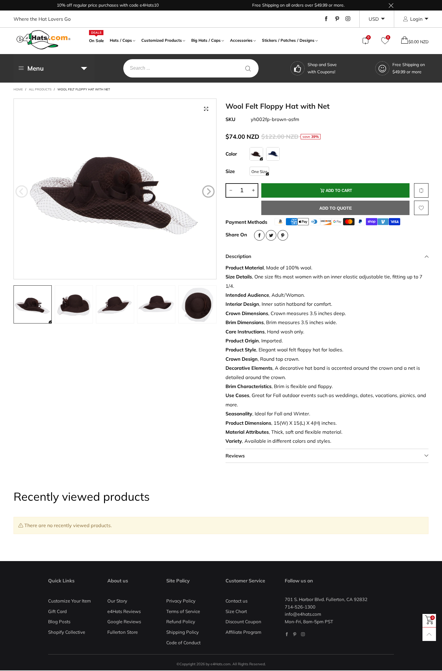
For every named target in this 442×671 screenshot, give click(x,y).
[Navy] (273, 154)
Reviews (235, 456)
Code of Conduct (183, 642)
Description (238, 256)
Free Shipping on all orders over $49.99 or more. (287, 5)
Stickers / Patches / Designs (288, 40)
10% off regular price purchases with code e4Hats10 (96, 5)
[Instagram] (347, 19)
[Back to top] (429, 634)
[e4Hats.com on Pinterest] (294, 634)
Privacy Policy (180, 601)
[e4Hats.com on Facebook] (286, 634)
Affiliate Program (243, 632)
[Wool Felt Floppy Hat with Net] (115, 189)
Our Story (117, 601)
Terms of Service (183, 611)
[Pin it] (283, 235)
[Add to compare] (421, 190)
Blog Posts (59, 621)
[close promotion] (390, 5)
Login (416, 19)
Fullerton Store (122, 632)
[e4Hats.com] (44, 39)
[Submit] (248, 68)
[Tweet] (271, 235)
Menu (35, 68)
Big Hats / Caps (206, 40)
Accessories (241, 40)
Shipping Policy (182, 632)
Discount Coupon (243, 621)
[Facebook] (326, 19)
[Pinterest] (337, 19)
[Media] (206, 109)
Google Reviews (124, 621)
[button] (21, 191)
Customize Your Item (69, 601)
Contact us (236, 601)
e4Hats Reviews (124, 611)
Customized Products (161, 40)
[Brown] (256, 154)
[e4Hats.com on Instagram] (302, 634)
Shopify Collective (66, 632)
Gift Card (57, 611)
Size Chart (236, 611)
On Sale (96, 40)
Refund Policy (180, 621)
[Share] (259, 235)
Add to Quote (335, 208)
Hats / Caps (121, 40)
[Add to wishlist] (421, 208)
